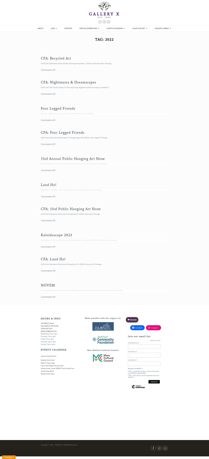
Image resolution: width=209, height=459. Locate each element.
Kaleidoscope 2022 (56, 235)
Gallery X (104, 14)
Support (68, 28)
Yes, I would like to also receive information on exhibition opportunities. (143, 372)
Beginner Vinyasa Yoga (48, 363)
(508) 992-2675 (46, 328)
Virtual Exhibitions (88, 28)
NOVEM (48, 285)
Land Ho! (48, 185)
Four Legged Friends (58, 108)
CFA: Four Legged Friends (62, 132)
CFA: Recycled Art (56, 58)
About (41, 28)
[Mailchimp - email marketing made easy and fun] (138, 388)
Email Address (133, 343)
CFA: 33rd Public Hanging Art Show (71, 209)
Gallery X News (162, 28)
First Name (132, 351)
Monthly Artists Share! (48, 360)
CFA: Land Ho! (53, 259)
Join (53, 28)
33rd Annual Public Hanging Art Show (73, 159)
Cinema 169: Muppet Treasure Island (52, 366)
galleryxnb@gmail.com (49, 331)
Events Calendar (115, 28)
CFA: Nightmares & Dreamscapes (68, 82)
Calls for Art (138, 28)
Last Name (132, 360)
